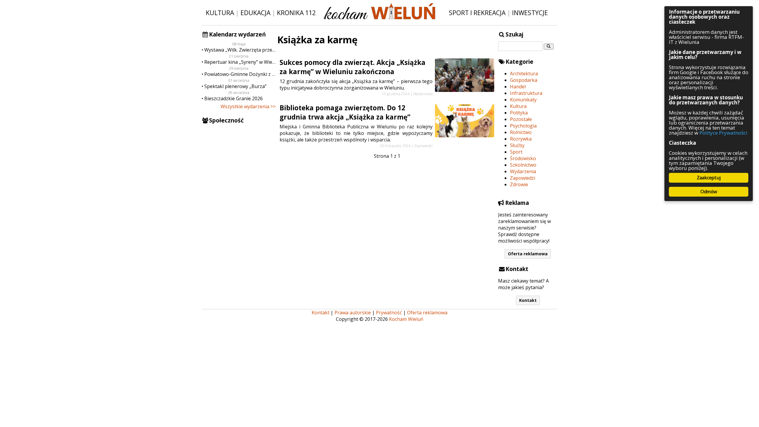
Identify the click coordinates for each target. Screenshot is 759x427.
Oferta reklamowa (528, 253)
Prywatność (389, 312)
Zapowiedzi (522, 178)
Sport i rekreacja (477, 12)
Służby (517, 145)
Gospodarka (523, 80)
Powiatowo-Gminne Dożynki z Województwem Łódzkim (240, 74)
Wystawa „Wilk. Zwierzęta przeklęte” (240, 50)
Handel (518, 86)
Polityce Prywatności (723, 132)
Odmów (708, 191)
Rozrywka (521, 139)
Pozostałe (521, 119)
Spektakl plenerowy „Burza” (235, 86)
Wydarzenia (523, 171)
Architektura (524, 73)
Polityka (519, 112)
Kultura (220, 12)
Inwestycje (530, 12)
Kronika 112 (296, 12)
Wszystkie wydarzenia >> (248, 106)
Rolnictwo (521, 132)
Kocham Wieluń (406, 319)
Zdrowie (519, 184)
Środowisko (523, 158)
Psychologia (523, 125)
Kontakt (528, 300)
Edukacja (255, 12)
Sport (516, 152)
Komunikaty (523, 99)
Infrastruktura (526, 93)
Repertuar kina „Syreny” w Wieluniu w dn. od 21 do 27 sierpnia (240, 62)
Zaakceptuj (708, 177)
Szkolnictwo (523, 165)
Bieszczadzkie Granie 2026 (233, 98)
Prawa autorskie (352, 312)
